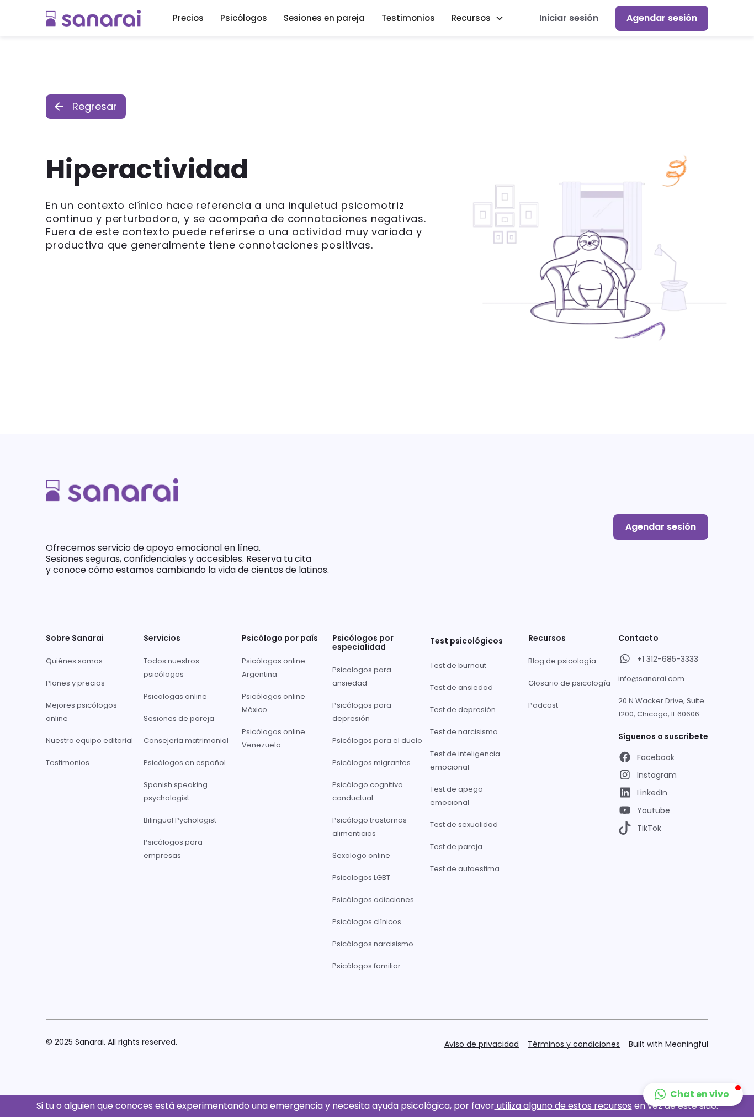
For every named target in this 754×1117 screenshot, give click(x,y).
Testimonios (408, 18)
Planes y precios (75, 683)
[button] (478, 18)
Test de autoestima (465, 868)
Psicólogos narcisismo (372, 944)
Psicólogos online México (273, 703)
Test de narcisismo (464, 731)
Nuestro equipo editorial (89, 740)
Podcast (543, 705)
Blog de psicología (562, 661)
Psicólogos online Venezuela (273, 738)
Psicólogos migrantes (371, 762)
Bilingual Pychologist (180, 820)
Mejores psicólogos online (81, 712)
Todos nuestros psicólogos (171, 667)
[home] (93, 18)
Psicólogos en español (185, 762)
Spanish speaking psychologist (176, 791)
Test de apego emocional (456, 796)
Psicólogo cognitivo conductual (367, 791)
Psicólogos (243, 18)
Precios (188, 18)
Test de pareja (456, 846)
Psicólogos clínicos (366, 921)
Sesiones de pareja (179, 718)
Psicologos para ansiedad (361, 676)
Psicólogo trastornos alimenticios (369, 827)
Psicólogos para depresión (361, 712)
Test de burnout (458, 665)
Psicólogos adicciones (373, 899)
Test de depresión (463, 709)
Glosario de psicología (569, 683)
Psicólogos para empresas (173, 849)
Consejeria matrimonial (186, 740)
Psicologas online (175, 696)
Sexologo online (361, 855)
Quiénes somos (74, 661)
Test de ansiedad (461, 687)
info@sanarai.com (651, 678)
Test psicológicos (466, 640)
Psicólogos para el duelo (377, 740)
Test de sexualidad (464, 824)
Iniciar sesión (568, 18)
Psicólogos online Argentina (273, 667)
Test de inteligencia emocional (465, 760)
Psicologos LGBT (361, 877)
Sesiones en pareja (324, 18)
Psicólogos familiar (366, 966)
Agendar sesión (661, 18)
